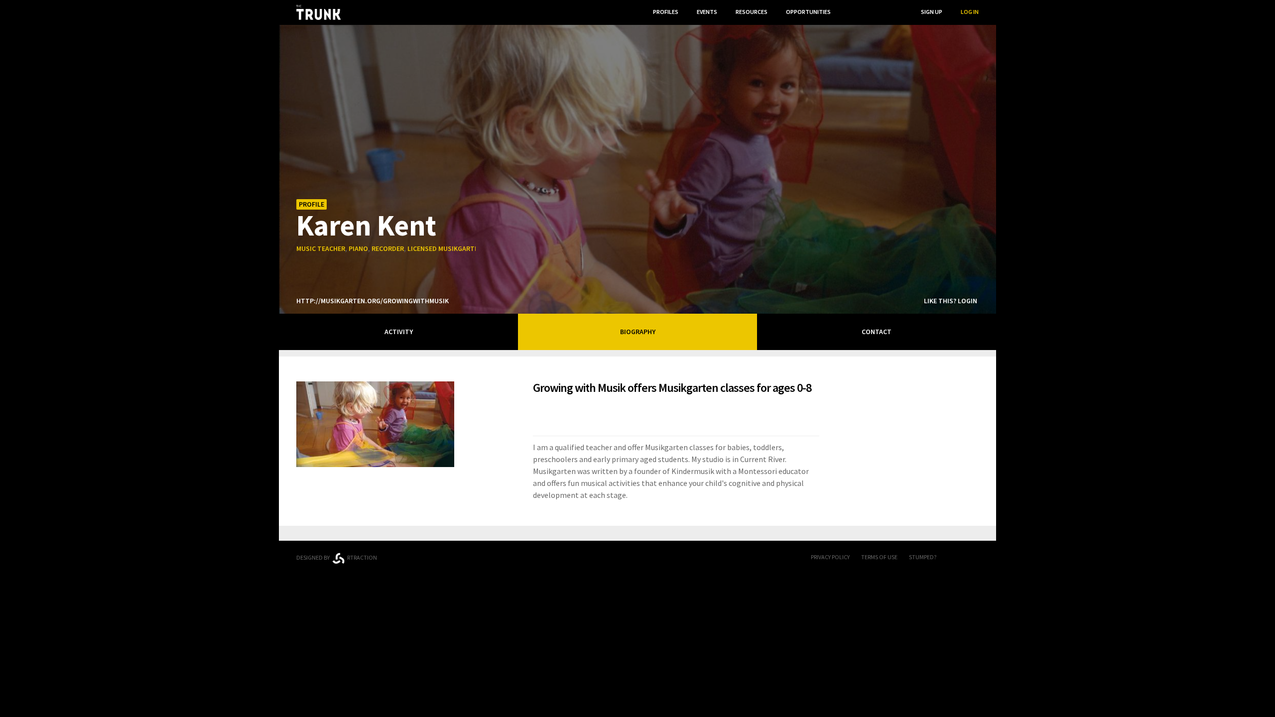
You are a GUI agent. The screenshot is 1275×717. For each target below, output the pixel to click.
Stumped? (922, 557)
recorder (388, 248)
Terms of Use (879, 557)
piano (358, 248)
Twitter (974, 558)
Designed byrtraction (336, 557)
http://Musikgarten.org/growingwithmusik (372, 300)
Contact (877, 331)
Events (707, 11)
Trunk (637, 558)
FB (954, 558)
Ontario (439, 553)
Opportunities (808, 11)
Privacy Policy (830, 557)
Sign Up (931, 11)
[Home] (318, 12)
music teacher (320, 248)
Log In (970, 11)
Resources (751, 11)
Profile (311, 204)
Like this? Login (950, 300)
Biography (637, 331)
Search (892, 11)
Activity (398, 331)
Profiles (665, 11)
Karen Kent (366, 224)
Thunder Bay (514, 556)
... (851, 11)
